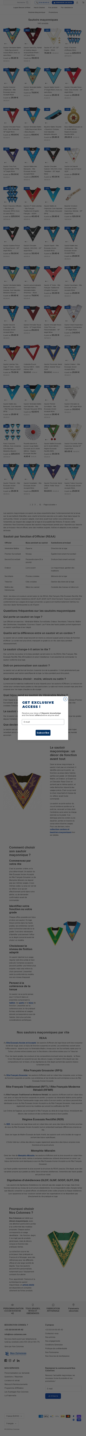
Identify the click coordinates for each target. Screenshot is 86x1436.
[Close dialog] (65, 699)
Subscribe (43, 732)
